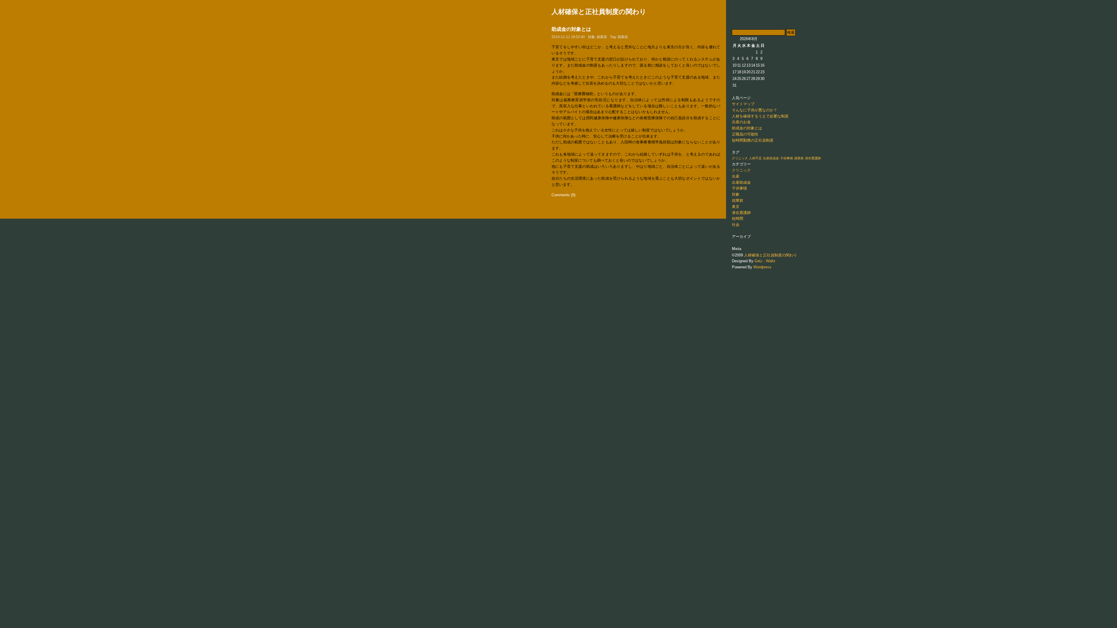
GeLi (758, 261)
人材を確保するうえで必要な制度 (760, 116)
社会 (735, 224)
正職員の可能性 (745, 134)
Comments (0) (563, 195)
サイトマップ (743, 104)
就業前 (602, 37)
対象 (591, 37)
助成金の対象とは (571, 29)
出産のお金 (741, 122)
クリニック (740, 158)
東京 (735, 206)
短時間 (737, 218)
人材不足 (755, 158)
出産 (735, 176)
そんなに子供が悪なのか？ (754, 110)
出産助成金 (771, 158)
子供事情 (786, 158)
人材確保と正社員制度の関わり (599, 11)
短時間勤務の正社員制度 (752, 140)
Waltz (771, 261)
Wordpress (762, 267)
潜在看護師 (813, 158)
